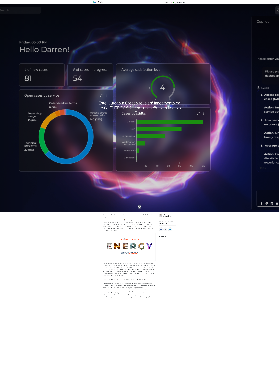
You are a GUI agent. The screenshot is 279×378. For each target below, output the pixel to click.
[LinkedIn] (170, 229)
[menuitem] (167, 2)
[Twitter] (165, 229)
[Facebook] (161, 229)
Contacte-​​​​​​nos (180, 2)
